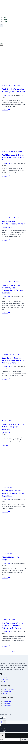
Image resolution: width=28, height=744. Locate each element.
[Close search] (2, 735)
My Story (5, 679)
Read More (6, 110)
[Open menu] (1, 44)
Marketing (17, 85)
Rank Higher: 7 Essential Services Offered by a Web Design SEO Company (13, 360)
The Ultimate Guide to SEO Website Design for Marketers (13, 426)
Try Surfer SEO (7, 701)
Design (11, 85)
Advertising (5, 85)
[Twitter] (1, 718)
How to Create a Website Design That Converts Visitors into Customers (12, 625)
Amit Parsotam (7, 95)
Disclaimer (6, 693)
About (6, 19)
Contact (6, 21)
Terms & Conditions (8, 689)
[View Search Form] (1, 25)
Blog (5, 17)
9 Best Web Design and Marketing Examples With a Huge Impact (13, 493)
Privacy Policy (7, 691)
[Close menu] (0, 725)
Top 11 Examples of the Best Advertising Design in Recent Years (14, 157)
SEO (18, 354)
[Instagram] (4, 718)
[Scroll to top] (1, 722)
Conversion (12, 151)
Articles (5, 677)
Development (5, 354)
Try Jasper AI (6, 703)
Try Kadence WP (7, 705)
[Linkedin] (2, 718)
